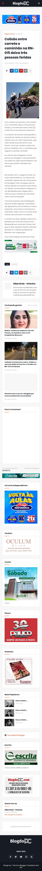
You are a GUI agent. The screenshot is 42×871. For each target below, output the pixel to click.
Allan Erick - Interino (24, 283)
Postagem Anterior (10, 468)
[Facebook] (12, 71)
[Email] (26, 71)
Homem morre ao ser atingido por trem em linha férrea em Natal (19, 395)
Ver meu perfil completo (13, 815)
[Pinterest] (21, 71)
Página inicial (9, 34)
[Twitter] (16, 71)
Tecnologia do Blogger (16, 735)
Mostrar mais (32, 305)
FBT (21, 867)
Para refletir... (22, 701)
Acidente (19, 34)
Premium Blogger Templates (24, 865)
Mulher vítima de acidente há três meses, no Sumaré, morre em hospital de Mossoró (19, 333)
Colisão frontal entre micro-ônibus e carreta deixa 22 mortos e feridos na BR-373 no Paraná (21, 364)
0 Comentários (23, 63)
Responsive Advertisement (21, 826)
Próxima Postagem (32, 468)
